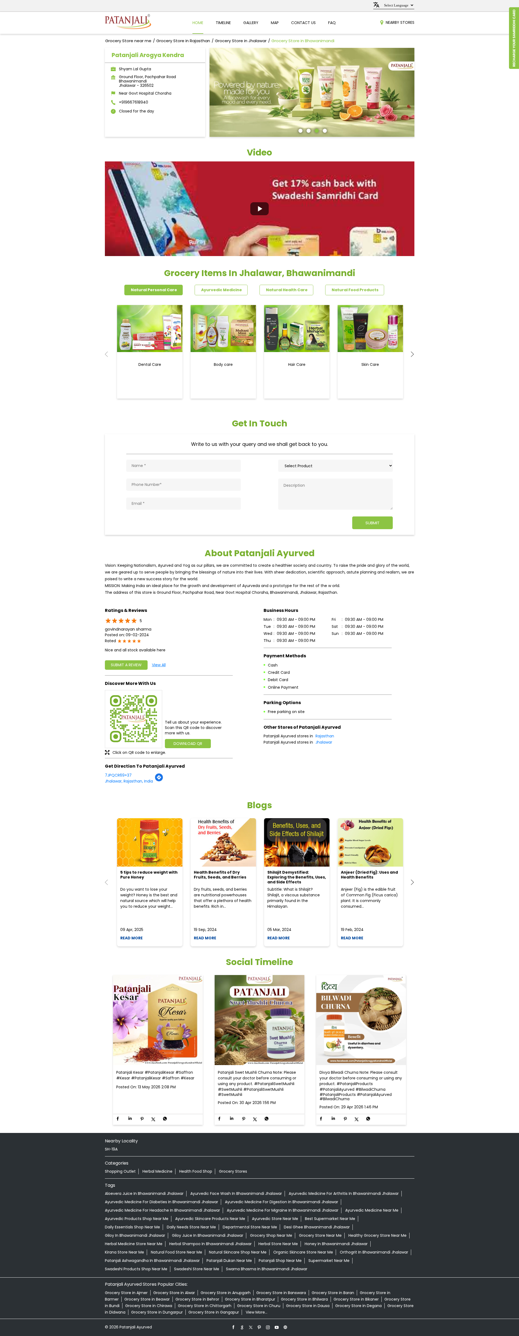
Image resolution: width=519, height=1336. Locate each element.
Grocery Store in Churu (258, 1305)
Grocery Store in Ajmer (126, 1292)
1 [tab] (299, 130)
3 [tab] (316, 130)
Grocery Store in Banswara (281, 1292)
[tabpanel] (311, 92)
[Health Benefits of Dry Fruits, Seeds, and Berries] (223, 842)
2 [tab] (308, 130)
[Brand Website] (285, 1327)
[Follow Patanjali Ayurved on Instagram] (268, 1327)
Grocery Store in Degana (358, 1305)
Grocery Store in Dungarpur (157, 1312)
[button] (259, 208)
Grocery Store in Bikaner (356, 1299)
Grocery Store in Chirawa (148, 1305)
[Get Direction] (159, 780)
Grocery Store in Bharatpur (250, 1299)
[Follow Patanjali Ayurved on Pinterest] (259, 1327)
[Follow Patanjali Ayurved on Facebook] (233, 1327)
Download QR (188, 743)
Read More (131, 938)
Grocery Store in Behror (197, 1299)
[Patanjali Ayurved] (128, 23)
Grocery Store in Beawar (147, 1299)
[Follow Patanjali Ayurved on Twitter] (251, 1327)
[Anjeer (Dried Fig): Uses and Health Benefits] (370, 842)
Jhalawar (323, 742)
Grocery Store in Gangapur (213, 1312)
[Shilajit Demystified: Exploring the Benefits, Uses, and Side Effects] (297, 842)
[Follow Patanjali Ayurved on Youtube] (277, 1327)
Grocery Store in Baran (333, 1292)
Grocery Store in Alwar (174, 1292)
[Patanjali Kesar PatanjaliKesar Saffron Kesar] (158, 1020)
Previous (109, 354)
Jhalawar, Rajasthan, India (129, 781)
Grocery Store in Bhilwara (304, 1299)
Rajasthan (324, 736)
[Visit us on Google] (242, 1327)
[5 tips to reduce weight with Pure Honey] (149, 842)
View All (159, 665)
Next (410, 354)
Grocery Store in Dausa (308, 1305)
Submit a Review (126, 665)
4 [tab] (324, 130)
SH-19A (111, 1149)
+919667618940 (133, 102)
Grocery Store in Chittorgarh (204, 1305)
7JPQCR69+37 (118, 775)
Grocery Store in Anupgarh (226, 1292)
